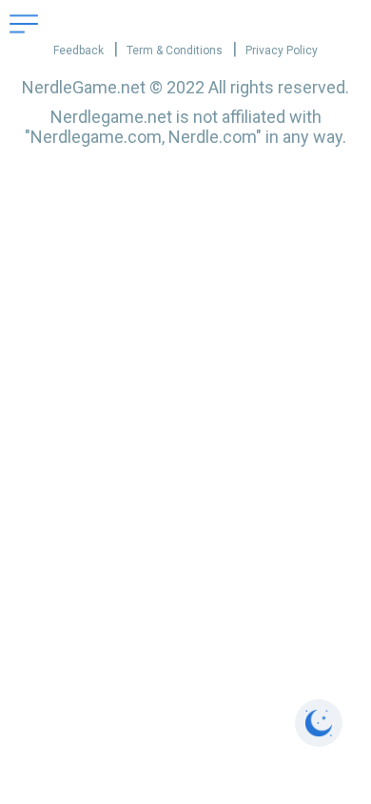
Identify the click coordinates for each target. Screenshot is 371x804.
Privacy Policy (281, 50)
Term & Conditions (175, 50)
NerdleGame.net (84, 87)
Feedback (78, 50)
